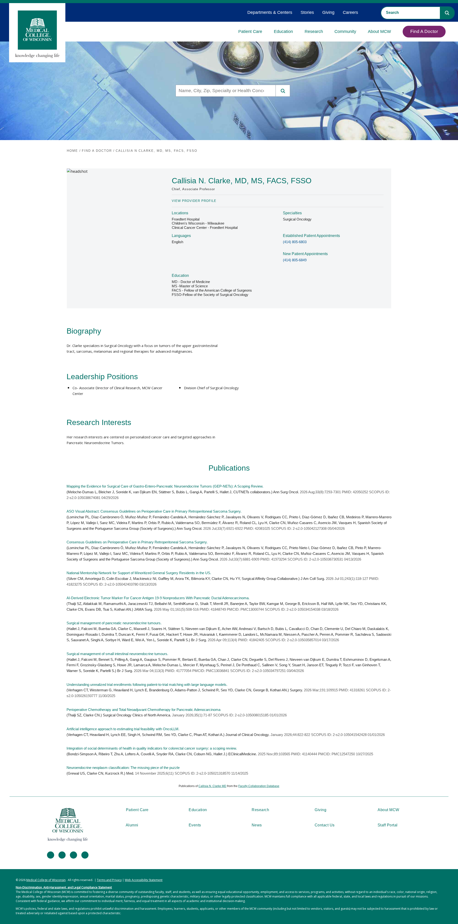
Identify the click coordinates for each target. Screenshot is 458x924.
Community (345, 31)
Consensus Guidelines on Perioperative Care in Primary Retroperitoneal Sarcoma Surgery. (137, 542)
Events (195, 825)
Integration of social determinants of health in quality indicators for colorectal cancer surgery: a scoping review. (152, 748)
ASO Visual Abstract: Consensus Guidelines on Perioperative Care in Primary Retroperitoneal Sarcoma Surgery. (154, 511)
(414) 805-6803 (295, 242)
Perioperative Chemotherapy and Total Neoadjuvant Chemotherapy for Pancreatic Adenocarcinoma (143, 710)
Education (283, 31)
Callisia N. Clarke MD (212, 786)
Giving (328, 12)
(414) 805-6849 (295, 260)
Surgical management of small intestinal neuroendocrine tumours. (117, 654)
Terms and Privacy (109, 880)
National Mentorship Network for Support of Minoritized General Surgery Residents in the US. (139, 573)
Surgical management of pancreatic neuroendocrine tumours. (114, 623)
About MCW (379, 31)
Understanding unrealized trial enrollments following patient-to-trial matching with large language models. (147, 685)
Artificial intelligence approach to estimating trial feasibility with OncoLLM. (123, 729)
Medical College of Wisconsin (46, 880)
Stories (307, 12)
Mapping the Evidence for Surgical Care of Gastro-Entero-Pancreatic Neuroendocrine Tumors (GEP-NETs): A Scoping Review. (165, 486)
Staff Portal (388, 825)
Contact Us (325, 825)
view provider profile (194, 201)
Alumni (132, 825)
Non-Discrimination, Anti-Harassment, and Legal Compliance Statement (64, 887)
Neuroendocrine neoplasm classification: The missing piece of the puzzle (123, 768)
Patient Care (250, 31)
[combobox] (410, 12)
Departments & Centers (269, 12)
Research (314, 31)
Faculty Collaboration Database (258, 786)
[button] (447, 13)
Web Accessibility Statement (143, 880)
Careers (350, 12)
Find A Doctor (424, 31)
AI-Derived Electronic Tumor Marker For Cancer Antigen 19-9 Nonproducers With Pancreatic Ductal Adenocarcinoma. (158, 598)
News (257, 825)
